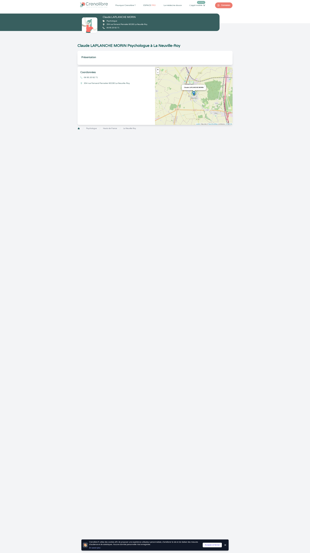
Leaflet (198, 124)
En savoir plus (94, 548)
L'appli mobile (197, 5)
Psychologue (91, 128)
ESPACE (149, 5)
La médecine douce (173, 5)
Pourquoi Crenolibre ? (125, 5)
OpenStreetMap (213, 124)
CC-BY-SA (229, 124)
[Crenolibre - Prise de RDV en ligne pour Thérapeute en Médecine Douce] (94, 5)
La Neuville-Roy (129, 128)
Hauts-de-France (110, 128)
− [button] (158, 72)
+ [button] (158, 69)
